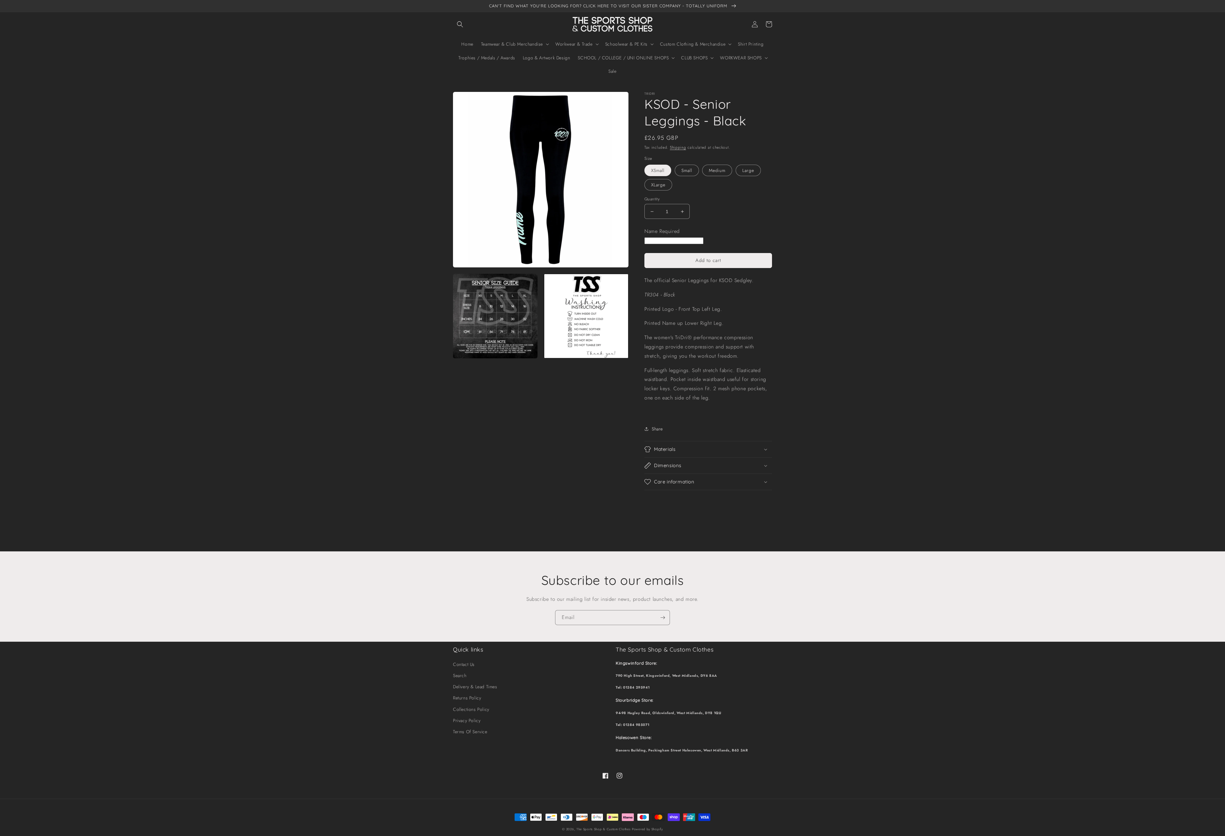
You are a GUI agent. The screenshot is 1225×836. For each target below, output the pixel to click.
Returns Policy (467, 698)
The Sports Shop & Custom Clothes (603, 829)
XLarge (658, 185)
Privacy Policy (466, 720)
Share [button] (657, 429)
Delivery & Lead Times (475, 686)
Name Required (662, 231)
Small (686, 170)
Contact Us (464, 664)
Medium (717, 170)
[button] (460, 24)
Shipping (678, 147)
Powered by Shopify (647, 829)
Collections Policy (471, 709)
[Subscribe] (663, 617)
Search (460, 675)
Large (748, 170)
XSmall (657, 170)
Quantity (652, 199)
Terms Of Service (470, 731)
